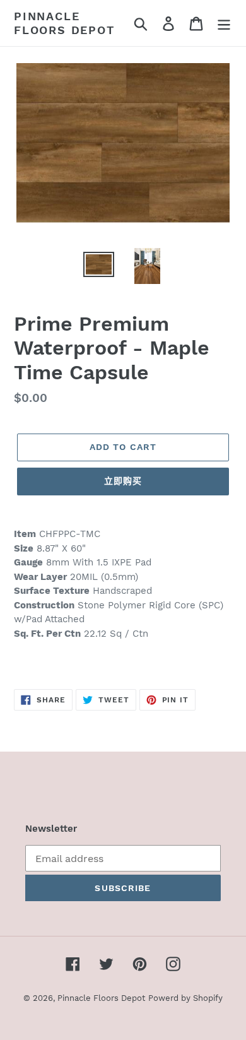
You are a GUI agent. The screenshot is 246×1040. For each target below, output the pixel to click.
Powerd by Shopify (185, 998)
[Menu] (224, 23)
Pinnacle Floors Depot (64, 23)
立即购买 (123, 481)
